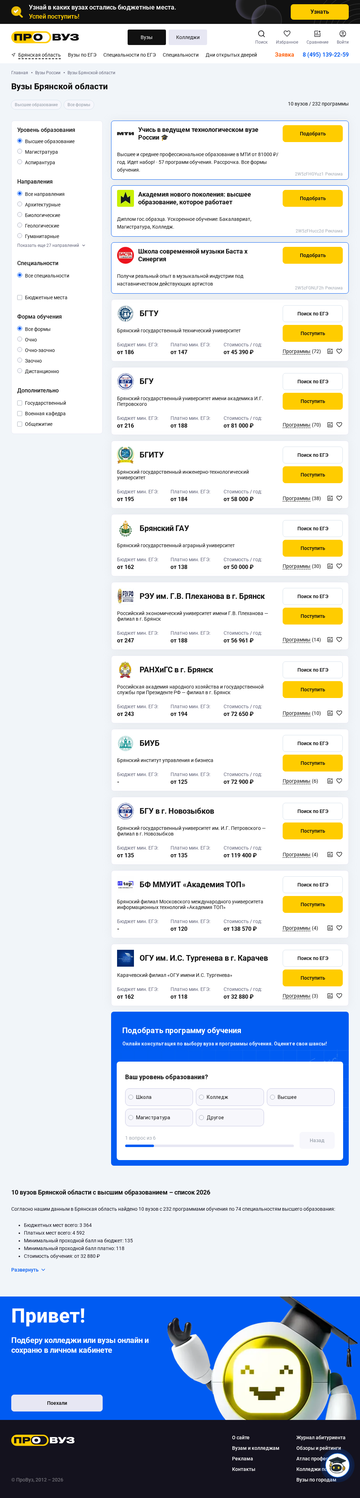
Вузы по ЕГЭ (82, 55)
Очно (37, 340)
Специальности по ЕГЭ (129, 55)
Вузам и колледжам (255, 1448)
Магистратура (58, 152)
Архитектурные (59, 204)
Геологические (59, 226)
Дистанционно (59, 371)
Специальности (181, 55)
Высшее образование (59, 141)
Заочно (41, 361)
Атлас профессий (316, 1458)
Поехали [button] (57, 1403)
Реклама (334, 174)
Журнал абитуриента (321, 1437)
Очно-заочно (48, 350)
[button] (313, 133)
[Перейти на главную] (45, 37)
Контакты (243, 1469)
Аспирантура (55, 162)
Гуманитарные (59, 236)
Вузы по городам (316, 1480)
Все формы (46, 329)
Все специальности (59, 276)
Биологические (59, 215)
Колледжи (188, 37)
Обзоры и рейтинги (318, 1448)
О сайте (241, 1437)
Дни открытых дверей (231, 55)
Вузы (147, 37)
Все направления (59, 194)
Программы (296, 351)
